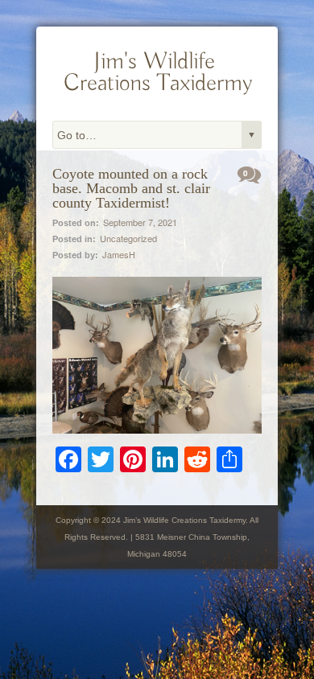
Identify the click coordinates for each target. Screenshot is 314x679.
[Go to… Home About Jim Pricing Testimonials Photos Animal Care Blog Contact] (157, 135)
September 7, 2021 (140, 222)
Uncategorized (128, 238)
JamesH (118, 254)
